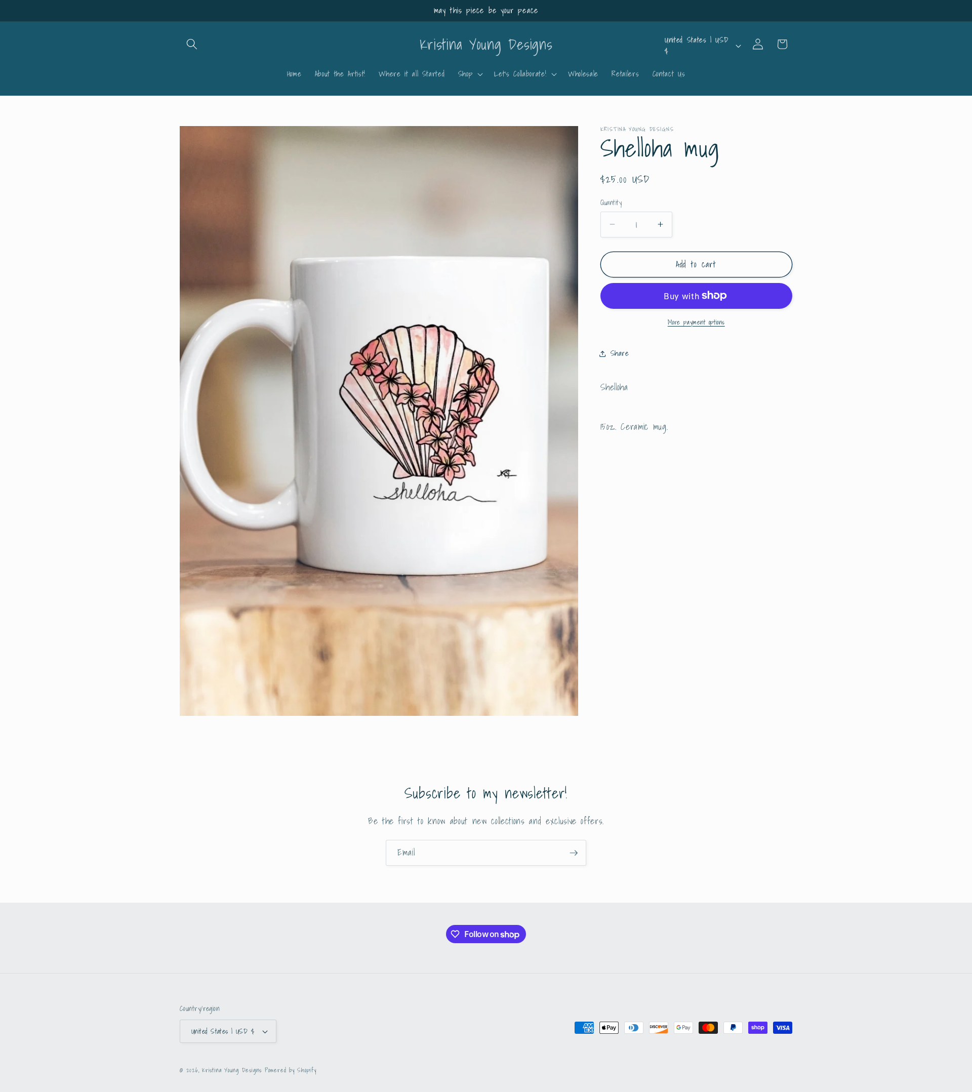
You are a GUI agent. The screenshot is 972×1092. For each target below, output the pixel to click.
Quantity (611, 202)
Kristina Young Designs (233, 1070)
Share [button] (620, 353)
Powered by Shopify (290, 1070)
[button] (192, 44)
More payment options (696, 322)
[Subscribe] (573, 853)
